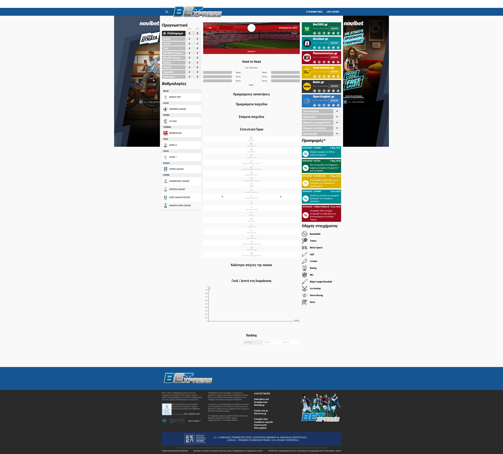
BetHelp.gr (259, 405)
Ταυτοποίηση (311, 111)
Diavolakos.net (261, 399)
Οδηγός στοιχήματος (320, 226)
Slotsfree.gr (260, 413)
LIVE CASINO (333, 11)
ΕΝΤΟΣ (267, 342)
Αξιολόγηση (310, 133)
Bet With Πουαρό (172, 57)
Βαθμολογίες (239, 451)
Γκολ (165, 48)
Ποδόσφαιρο (175, 33)
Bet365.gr (320, 24)
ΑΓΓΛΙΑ (166, 103)
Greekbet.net (260, 402)
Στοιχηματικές (250, 451)
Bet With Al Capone (173, 53)
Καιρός (294, 33)
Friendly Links (261, 419)
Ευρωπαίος (169, 76)
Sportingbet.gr (324, 96)
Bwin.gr (318, 82)
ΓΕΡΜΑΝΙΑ (167, 127)
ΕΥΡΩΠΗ (166, 175)
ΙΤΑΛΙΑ (165, 139)
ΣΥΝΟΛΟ (248, 342)
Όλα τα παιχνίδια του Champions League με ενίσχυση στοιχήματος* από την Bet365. (324, 168)
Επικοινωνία (260, 425)
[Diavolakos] (188, 378)
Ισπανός (167, 67)
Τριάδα (167, 43)
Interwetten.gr (323, 67)
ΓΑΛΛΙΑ (166, 151)
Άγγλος (167, 62)
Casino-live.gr (261, 410)
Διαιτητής (210, 34)
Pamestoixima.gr (325, 53)
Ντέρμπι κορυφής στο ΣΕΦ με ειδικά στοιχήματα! (322, 153)
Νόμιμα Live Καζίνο (314, 128)
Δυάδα (166, 38)
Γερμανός (168, 72)
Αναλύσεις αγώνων (226, 451)
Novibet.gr (320, 38)
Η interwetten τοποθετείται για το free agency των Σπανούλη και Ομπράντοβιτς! (324, 183)
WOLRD (166, 91)
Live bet (205, 451)
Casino (260, 451)
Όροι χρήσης (260, 428)
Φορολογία (309, 116)
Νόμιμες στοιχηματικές (317, 122)
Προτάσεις (197, 451)
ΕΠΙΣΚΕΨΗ (334, 29)
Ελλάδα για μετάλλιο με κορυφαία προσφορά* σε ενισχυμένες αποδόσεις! (324, 198)
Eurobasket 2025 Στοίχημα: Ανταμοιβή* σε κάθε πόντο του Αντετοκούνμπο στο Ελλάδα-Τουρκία (323, 215)
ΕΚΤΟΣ (286, 342)
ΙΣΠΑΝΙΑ (166, 115)
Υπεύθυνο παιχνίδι (263, 422)
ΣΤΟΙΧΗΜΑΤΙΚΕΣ (314, 11)
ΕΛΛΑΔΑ (166, 163)
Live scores (213, 451)
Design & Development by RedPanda (175, 451)
